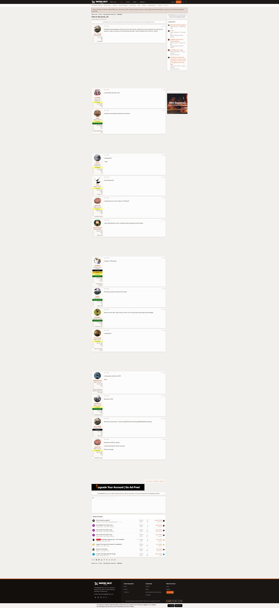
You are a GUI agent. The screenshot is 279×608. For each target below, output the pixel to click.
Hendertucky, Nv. (98, 326)
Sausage (115, 5)
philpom (160, 541)
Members (142, 2)
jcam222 (98, 541)
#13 (164, 395)
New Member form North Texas (104, 525)
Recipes (144, 5)
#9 (164, 288)
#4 (164, 155)
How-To (166, 5)
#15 (164, 439)
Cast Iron (160, 5)
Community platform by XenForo (138, 601)
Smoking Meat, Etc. (152, 5)
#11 (164, 330)
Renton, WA (99, 235)
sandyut (160, 536)
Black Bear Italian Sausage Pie (178, 25)
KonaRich (98, 522)
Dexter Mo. (100, 41)
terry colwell (96, 19)
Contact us (126, 592)
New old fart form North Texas (104, 530)
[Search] (185, 2)
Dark (181, 601)
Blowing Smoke (107, 5)
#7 (164, 220)
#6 (164, 197)
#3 (164, 110)
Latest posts (171, 22)
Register (168, 589)
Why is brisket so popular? (103, 520)
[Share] (162, 26)
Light (175, 601)
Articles (128, 2)
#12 (164, 372)
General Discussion (112, 522)
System (169, 601)
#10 (164, 309)
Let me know (166, 9)
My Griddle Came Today (176, 50)
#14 (164, 418)
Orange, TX (99, 194)
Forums (121, 2)
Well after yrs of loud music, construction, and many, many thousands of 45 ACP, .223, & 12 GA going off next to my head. (178, 61)
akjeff (97, 555)
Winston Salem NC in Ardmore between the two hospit (97, 391)
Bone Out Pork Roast (101, 549)
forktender (159, 521)
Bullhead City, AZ (98, 414)
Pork (109, 541)
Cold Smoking (133, 5)
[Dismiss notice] (186, 9)
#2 (164, 89)
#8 (164, 257)
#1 (164, 26)
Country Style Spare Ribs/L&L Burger (106, 554)
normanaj (160, 526)
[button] (117, 2)
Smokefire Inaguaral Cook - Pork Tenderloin (112, 539)
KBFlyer (98, 550)
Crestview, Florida (98, 216)
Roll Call (112, 526)
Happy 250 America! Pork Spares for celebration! (109, 544)
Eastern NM (99, 305)
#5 (164, 177)
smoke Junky (99, 526)
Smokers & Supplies (123, 5)
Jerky (139, 5)
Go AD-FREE (170, 592)
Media (134, 2)
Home (125, 586)
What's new (113, 2)
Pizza (171, 28)
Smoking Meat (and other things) (153, 592)
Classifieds (148, 595)
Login (167, 586)
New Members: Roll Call (97, 5)
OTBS (171, 30)
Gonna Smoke (158, 531)
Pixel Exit (158, 601)
